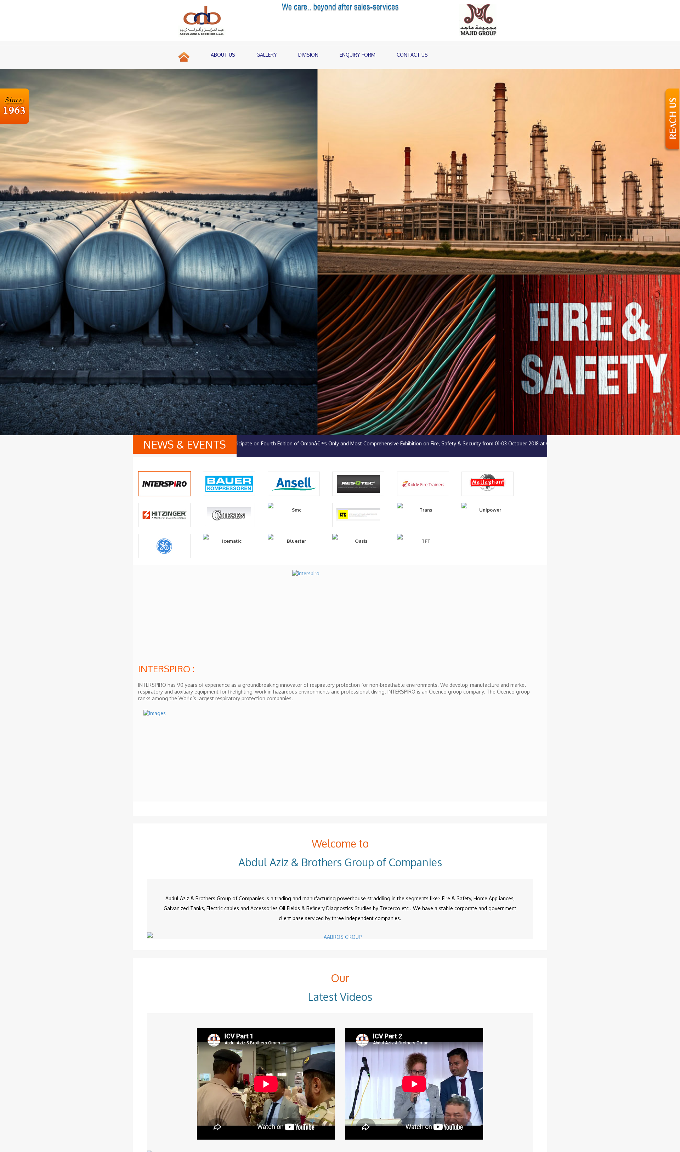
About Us (223, 55)
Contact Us (412, 55)
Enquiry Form (357, 55)
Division (308, 55)
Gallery (266, 55)
